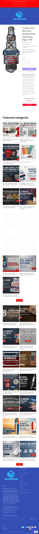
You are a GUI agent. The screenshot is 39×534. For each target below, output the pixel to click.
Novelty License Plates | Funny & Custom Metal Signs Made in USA (10, 295)
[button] (2, 16)
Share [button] (24, 57)
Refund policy (18, 532)
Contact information (33, 533)
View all (19, 300)
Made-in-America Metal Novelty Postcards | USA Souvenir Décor (27, 274)
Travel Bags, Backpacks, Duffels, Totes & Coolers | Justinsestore (10, 184)
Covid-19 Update (23, 470)
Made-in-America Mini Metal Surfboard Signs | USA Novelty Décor (28, 437)
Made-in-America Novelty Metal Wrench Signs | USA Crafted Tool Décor (10, 415)
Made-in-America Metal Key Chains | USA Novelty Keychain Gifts (11, 459)
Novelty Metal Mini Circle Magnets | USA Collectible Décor (11, 392)
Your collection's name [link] (25, 162)
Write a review (29, 104)
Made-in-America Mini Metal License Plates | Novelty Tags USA (28, 414)
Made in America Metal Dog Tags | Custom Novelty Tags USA (10, 347)
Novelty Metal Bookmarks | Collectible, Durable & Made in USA (27, 324)
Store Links (22, 475)
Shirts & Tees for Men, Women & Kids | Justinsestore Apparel (11, 162)
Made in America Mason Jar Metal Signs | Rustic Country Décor (27, 369)
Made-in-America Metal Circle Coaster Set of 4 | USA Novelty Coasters (26, 348)
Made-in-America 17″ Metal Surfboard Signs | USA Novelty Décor (11, 437)
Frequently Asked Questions (25, 473)
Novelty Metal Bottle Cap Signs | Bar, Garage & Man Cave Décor (28, 254)
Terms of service (28, 532)
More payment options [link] (29, 71)
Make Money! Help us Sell (24, 490)
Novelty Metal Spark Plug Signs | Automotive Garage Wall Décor (27, 392)
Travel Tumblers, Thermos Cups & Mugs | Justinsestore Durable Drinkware (27, 208)
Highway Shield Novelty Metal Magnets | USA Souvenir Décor (9, 324)
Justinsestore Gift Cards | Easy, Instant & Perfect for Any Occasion (27, 184)
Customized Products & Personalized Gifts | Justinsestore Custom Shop (27, 140)
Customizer (22, 487)
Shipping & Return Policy (26, 44)
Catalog (21, 480)
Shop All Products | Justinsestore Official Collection (10, 140)
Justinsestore (12, 532)
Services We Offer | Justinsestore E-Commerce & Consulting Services (28, 459)
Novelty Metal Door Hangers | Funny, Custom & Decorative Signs (11, 274)
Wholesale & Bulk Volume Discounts (26, 492)
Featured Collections (23, 482)
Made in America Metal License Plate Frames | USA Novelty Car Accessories (11, 370)
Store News (22, 478)
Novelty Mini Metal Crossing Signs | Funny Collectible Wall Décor (10, 254)
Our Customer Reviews (24, 485)
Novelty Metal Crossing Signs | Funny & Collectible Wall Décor (27, 231)
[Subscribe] (21, 518)
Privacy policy (23, 532)
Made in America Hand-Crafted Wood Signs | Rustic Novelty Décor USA (10, 232)
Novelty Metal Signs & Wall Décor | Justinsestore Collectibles (10, 207)
